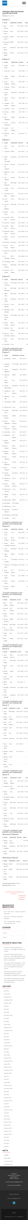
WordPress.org (8, 1164)
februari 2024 (7, 1027)
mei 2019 (6, 1079)
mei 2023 (6, 1036)
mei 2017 (6, 1103)
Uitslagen (17, 883)
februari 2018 (7, 1097)
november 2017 (8, 1100)
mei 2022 (6, 1052)
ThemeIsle (20, 1216)
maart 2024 (7, 1024)
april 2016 (6, 1116)
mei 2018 (6, 1094)
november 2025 (8, 1000)
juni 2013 (6, 1146)
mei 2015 (6, 1137)
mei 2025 (6, 1009)
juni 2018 (6, 1091)
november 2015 (8, 1128)
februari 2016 (7, 1122)
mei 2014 (6, 1143)
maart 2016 (7, 1119)
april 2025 (6, 1012)
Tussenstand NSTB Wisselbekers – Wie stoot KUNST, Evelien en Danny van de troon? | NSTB (14, 964)
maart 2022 (7, 1055)
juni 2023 (6, 1033)
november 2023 (8, 1030)
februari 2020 (7, 1067)
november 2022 (8, 1045)
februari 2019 (7, 1085)
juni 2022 (6, 1049)
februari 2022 (7, 1058)
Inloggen (6, 1155)
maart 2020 (7, 1064)
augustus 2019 (8, 1073)
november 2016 (8, 1110)
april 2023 (6, 1039)
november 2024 (8, 1015)
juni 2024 (6, 1018)
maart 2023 (7, 1042)
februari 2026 (7, 997)
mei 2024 (6, 1021)
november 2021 (8, 1061)
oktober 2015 (7, 1131)
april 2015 (6, 1140)
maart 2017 (7, 1106)
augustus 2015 (8, 1134)
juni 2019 (6, 1076)
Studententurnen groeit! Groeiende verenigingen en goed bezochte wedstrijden (14, 958)
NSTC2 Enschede (21, 975)
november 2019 (8, 1070)
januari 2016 (7, 1125)
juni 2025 (6, 1006)
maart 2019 (7, 1082)
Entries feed (7, 1158)
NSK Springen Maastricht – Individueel (22, 897)
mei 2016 (6, 1113)
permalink (12, 885)
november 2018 (8, 1088)
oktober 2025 (7, 1003)
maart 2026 (7, 994)
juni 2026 (6, 991)
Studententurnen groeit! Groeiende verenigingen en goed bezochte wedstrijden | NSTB (13, 973)
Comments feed (8, 1161)
